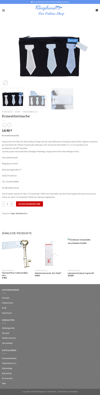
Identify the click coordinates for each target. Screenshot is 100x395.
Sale (4, 383)
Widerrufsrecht (9, 338)
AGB (4, 307)
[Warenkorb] (96, 10)
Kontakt (5, 297)
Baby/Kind (7, 373)
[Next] (92, 54)
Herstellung (7, 343)
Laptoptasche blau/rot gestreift (81, 273)
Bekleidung (7, 368)
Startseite (7, 112)
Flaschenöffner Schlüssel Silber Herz (15, 274)
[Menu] (3, 10)
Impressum (7, 313)
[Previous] (7, 54)
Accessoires (7, 378)
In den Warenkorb (29, 204)
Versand (5, 333)
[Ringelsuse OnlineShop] (50, 10)
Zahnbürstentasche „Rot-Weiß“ (48, 273)
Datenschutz (7, 302)
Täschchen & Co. (30, 112)
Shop (17, 112)
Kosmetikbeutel (9, 358)
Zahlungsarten (8, 328)
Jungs (13, 213)
